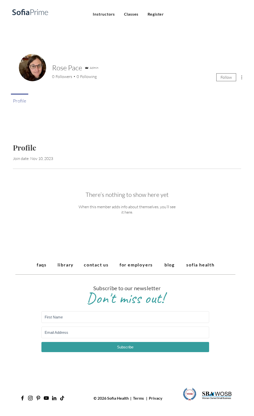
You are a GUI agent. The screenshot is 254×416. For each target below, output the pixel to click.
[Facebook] (22, 398)
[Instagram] (30, 398)
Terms (138, 398)
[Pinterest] (38, 398)
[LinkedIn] (54, 398)
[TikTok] (62, 398)
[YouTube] (46, 398)
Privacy (155, 398)
